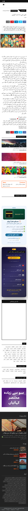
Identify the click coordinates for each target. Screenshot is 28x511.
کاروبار (11, 359)
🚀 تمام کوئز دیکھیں (14, 258)
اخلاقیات (13, 346)
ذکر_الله (7, 381)
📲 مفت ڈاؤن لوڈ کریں (14, 235)
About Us (13, 509)
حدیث (24, 352)
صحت (10, 356)
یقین (14, 361)
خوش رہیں (9, 486)
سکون (6, 354)
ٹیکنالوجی (14, 359)
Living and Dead (11, 11)
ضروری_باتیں (23, 494)
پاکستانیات (7, 371)
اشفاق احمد (23, 479)
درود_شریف (4, 486)
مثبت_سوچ (21, 357)
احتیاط (21, 346)
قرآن (24, 357)
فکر (4, 356)
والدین (19, 359)
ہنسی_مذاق (6, 499)
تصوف (18, 350)
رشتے (8, 352)
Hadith (6, 501)
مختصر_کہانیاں (12, 497)
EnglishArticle (12, 501)
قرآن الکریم (13, 494)
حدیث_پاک (15, 381)
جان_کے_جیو (11, 369)
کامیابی (8, 359)
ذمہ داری (14, 352)
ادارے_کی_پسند (8, 346)
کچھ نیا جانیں (21, 5)
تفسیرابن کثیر (14, 350)
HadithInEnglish (19, 11)
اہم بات (11, 348)
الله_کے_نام (19, 348)
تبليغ (4, 481)
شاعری (21, 356)
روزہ (5, 352)
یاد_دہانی (24, 501)
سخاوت (21, 354)
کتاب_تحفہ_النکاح (13, 382)
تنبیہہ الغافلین (8, 350)
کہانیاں (21, 361)
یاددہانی (18, 361)
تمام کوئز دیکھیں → (14, 294)
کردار (4, 359)
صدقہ (7, 356)
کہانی (24, 361)
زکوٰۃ (24, 354)
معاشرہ (14, 357)
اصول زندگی (23, 348)
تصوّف (15, 483)
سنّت (18, 354)
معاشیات (9, 357)
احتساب (24, 346)
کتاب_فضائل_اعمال (7, 382)
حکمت (18, 352)
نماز (24, 359)
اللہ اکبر (15, 348)
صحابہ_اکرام (14, 356)
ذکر (22, 488)
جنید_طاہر (6, 485)
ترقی (21, 350)
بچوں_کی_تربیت (17, 369)
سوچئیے (9, 354)
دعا (12, 381)
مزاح (4, 11)
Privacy (8, 509)
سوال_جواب (8, 490)
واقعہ (22, 359)
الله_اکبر (24, 381)
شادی (24, 356)
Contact (3, 509)
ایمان (8, 348)
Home (18, 509)
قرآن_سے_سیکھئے (22, 382)
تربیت (25, 17)
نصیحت (6, 357)
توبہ (3, 350)
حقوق (21, 352)
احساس (17, 346)
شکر (18, 356)
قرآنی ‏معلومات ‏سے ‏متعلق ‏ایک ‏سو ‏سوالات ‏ (14, 433)
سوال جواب (14, 354)
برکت (5, 348)
